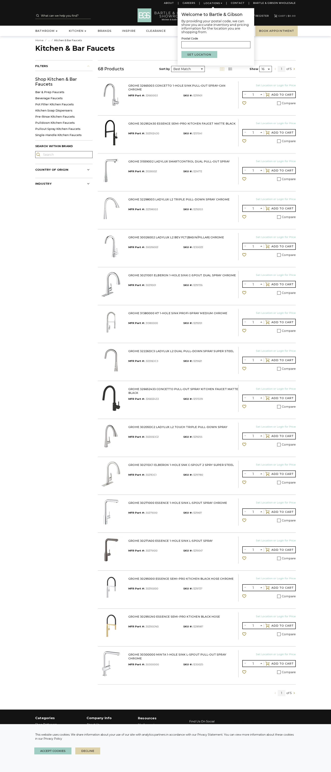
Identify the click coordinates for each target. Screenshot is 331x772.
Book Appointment (276, 31)
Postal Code (189, 38)
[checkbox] (279, 103)
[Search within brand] (38, 154)
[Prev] (275, 68)
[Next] (294, 68)
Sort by (164, 69)
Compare (289, 103)
